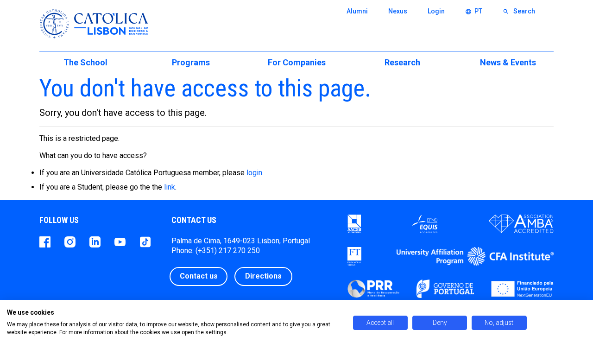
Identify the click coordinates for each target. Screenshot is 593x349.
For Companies (297, 62)
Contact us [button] (199, 276)
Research (402, 62)
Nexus (397, 11)
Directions (263, 276)
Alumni (357, 11)
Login (436, 11)
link (169, 187)
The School (85, 62)
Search (519, 11)
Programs (191, 62)
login (254, 172)
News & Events (508, 62)
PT (473, 11)
